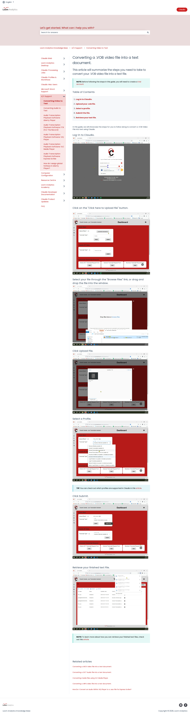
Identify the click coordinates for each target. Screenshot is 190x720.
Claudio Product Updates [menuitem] (48, 200)
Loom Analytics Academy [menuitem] (47, 186)
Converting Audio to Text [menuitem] (52, 109)
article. (86, 639)
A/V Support (77, 48)
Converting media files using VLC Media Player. (90, 678)
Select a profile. (83, 108)
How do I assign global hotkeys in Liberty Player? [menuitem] (53, 166)
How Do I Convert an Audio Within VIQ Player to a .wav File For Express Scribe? (102, 689)
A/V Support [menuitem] (46, 96)
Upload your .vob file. (85, 104)
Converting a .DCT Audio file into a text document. (92, 672)
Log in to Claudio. (84, 99)
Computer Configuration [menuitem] (47, 174)
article (139, 488)
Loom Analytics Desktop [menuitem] (47, 64)
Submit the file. (83, 113)
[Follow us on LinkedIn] (181, 705)
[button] (64, 58)
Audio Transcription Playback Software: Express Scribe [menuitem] (52, 156)
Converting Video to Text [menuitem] (53, 102)
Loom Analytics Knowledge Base (54, 48)
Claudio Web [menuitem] (46, 58)
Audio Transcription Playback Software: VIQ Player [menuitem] (54, 137)
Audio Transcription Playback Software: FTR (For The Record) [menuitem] (54, 127)
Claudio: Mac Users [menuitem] (49, 84)
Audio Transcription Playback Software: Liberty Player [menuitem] (52, 118)
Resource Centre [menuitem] (48, 180)
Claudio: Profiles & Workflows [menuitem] (48, 78)
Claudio (182, 9)
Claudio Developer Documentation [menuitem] (49, 193)
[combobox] (93, 32)
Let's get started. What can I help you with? (67, 28)
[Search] (148, 32)
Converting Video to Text (97, 48)
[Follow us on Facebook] (185, 705)
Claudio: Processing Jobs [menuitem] (49, 71)
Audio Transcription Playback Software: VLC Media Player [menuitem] (54, 146)
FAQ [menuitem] (43, 206)
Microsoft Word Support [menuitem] (48, 90)
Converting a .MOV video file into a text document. (92, 666)
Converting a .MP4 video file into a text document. (92, 684)
